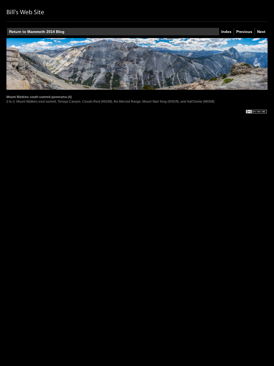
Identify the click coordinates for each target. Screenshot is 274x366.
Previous (244, 31)
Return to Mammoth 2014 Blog (36, 31)
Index (226, 31)
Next (261, 31)
